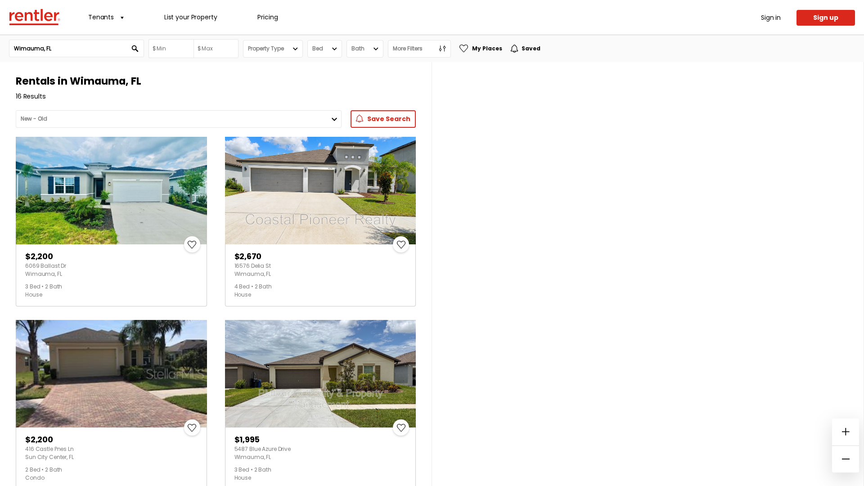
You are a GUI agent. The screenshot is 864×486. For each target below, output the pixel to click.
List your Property (190, 17)
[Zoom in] (845, 432)
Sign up (825, 17)
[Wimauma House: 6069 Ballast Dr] (111, 190)
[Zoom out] (845, 459)
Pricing (267, 17)
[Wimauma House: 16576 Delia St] (320, 190)
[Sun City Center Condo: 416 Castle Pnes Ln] (111, 374)
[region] (648, 274)
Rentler (34, 17)
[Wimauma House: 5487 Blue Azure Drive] (320, 374)
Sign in (771, 17)
